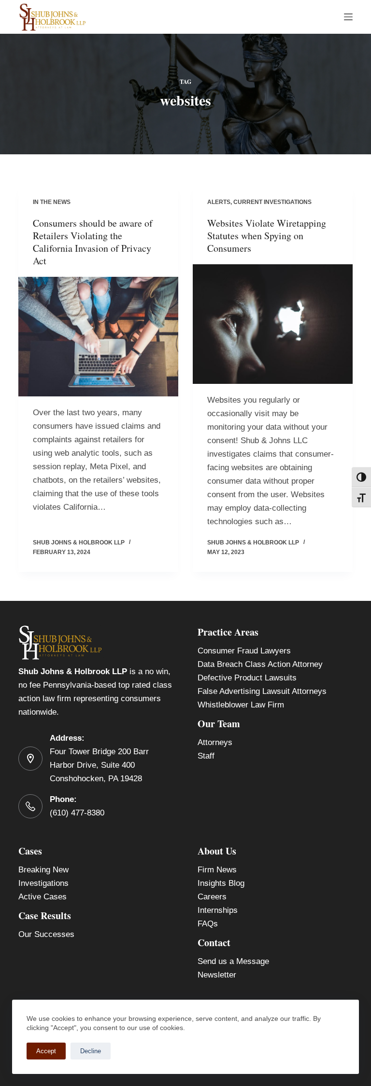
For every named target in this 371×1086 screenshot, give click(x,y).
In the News (52, 202)
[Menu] (348, 17)
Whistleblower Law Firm (241, 704)
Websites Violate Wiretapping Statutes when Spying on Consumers (266, 236)
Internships (218, 910)
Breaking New (43, 869)
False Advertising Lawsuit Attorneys (262, 691)
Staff (206, 755)
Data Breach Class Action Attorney (260, 664)
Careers (212, 896)
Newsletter (217, 974)
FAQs (208, 923)
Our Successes (46, 934)
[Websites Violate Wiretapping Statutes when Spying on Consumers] (273, 324)
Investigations (43, 883)
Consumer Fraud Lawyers (244, 650)
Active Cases (42, 896)
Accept (46, 1051)
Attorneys (215, 742)
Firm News (217, 869)
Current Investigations (272, 202)
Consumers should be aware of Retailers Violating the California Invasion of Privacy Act (93, 242)
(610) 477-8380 (77, 812)
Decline (90, 1051)
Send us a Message (233, 961)
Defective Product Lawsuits (247, 677)
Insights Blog (221, 883)
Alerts (218, 202)
